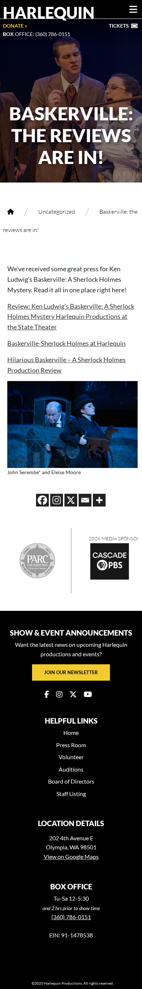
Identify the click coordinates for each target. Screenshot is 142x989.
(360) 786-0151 (71, 916)
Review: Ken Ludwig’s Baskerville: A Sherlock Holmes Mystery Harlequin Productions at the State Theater (70, 316)
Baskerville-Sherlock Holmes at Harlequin (66, 343)
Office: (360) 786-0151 (36, 34)
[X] (70, 500)
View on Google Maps (71, 856)
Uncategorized (56, 211)
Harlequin (49, 12)
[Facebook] (42, 500)
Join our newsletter (71, 672)
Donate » (15, 26)
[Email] (85, 500)
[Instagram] (56, 500)
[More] (99, 500)
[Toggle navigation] (133, 9)
